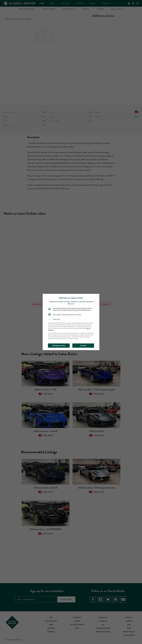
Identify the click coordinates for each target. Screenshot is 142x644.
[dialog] (71, 322)
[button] (71, 319)
